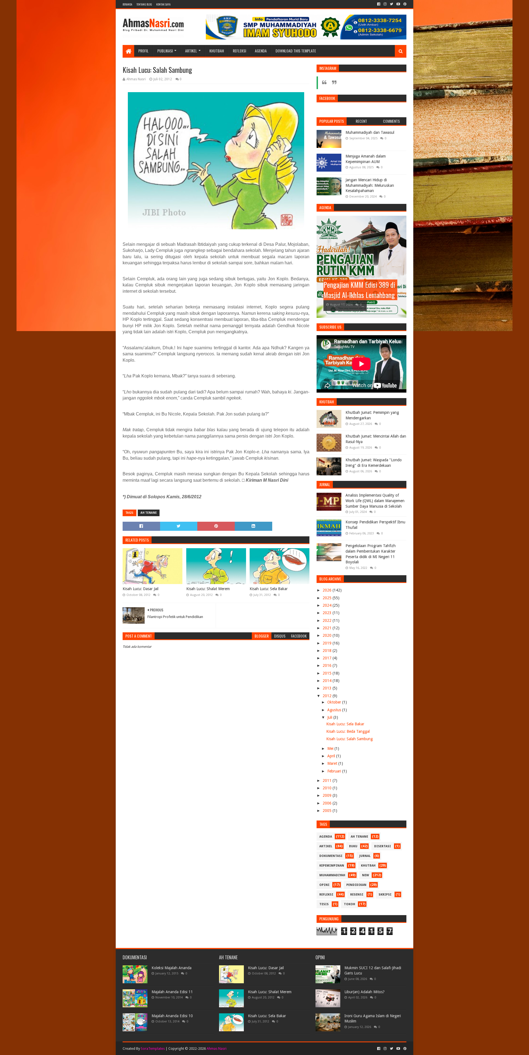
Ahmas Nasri (216, 1048)
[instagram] (385, 4)
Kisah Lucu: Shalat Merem (208, 589)
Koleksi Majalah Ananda (171, 968)
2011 (328, 780)
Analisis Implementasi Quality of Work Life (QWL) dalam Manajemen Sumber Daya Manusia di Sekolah (375, 500)
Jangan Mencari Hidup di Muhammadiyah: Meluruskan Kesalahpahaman (370, 185)
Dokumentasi (330, 856)
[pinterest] (404, 4)
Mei (330, 748)
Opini (324, 885)
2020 (328, 635)
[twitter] (391, 4)
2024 (328, 605)
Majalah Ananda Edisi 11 (172, 992)
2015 (328, 673)
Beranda (127, 4)
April (331, 756)
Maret (332, 763)
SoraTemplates (153, 1048)
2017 (328, 658)
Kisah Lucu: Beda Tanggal (348, 731)
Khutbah (216, 51)
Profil (143, 51)
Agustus (334, 710)
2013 (328, 688)
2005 (328, 810)
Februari (334, 771)
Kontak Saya (163, 4)
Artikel (191, 51)
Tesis (324, 904)
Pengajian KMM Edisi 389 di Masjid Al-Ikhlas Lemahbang (359, 289)
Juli (330, 717)
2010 (328, 788)
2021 (328, 628)
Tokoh (349, 904)
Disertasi (382, 846)
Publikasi (165, 51)
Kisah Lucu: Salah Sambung (349, 739)
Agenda (261, 51)
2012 (328, 696)
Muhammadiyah (332, 875)
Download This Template (296, 51)
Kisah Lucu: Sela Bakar (269, 589)
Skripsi (385, 894)
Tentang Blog (144, 4)
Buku (353, 846)
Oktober (334, 702)
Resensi (356, 894)
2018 (328, 650)
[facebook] (378, 4)
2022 (328, 620)
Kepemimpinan (331, 865)
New (365, 875)
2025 (328, 598)
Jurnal (365, 856)
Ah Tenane (149, 512)
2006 (328, 803)
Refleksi (239, 51)
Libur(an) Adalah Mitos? (364, 992)
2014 (328, 680)
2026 (328, 590)
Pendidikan (356, 885)
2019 (328, 643)
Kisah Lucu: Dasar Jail (140, 589)
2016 (328, 665)
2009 (328, 795)
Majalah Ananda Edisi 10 (172, 1016)
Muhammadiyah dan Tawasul (370, 132)
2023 (328, 613)
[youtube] (398, 4)
